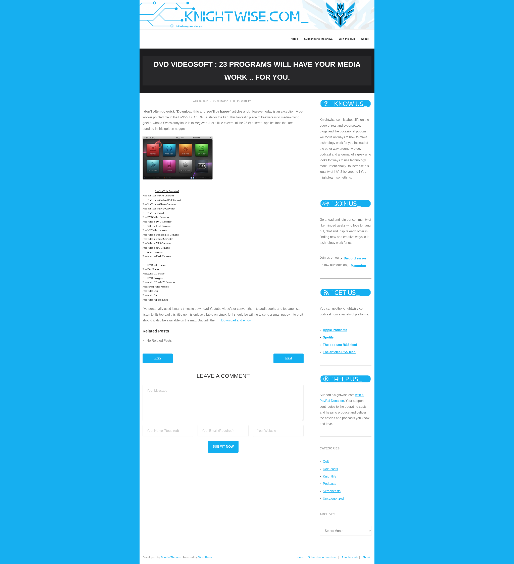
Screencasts (332, 491)
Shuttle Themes (171, 557)
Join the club (350, 557)
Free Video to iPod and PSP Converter (161, 234)
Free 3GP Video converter (155, 230)
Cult (326, 461)
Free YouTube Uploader (154, 213)
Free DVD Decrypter (153, 278)
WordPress (205, 557)
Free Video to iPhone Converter (158, 239)
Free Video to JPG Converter (156, 247)
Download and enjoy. (236, 320)
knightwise (220, 101)
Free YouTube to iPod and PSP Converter (163, 200)
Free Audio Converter (153, 252)
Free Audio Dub (150, 295)
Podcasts (329, 483)
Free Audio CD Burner (153, 273)
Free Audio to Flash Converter (157, 256)
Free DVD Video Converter (156, 217)
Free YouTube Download (167, 191)
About (366, 557)
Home (299, 557)
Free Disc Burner (151, 269)
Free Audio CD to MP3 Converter (159, 282)
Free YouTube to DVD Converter (159, 208)
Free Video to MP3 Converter (157, 243)
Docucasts (330, 469)
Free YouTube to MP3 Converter (158, 195)
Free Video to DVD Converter (157, 221)
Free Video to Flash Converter (157, 226)
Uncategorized (333, 498)
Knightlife (244, 101)
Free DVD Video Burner (154, 265)
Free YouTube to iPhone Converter (159, 204)
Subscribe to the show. (322, 557)
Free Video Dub (150, 291)
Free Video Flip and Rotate (155, 299)
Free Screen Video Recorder (156, 286)
